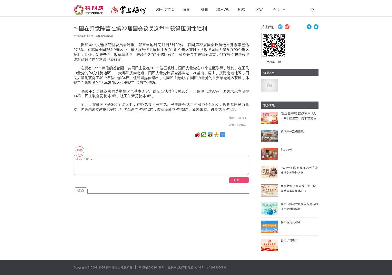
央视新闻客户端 (104, 36)
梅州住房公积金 (291, 222)
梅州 (204, 9)
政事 (186, 9)
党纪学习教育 (289, 240)
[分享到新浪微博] (197, 134)
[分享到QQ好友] (210, 134)
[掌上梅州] (110, 9)
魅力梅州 (286, 149)
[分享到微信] (203, 134)
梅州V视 (222, 9)
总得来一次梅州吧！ (293, 131)
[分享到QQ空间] (216, 134)
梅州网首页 (165, 9)
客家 (259, 9)
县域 (241, 9)
